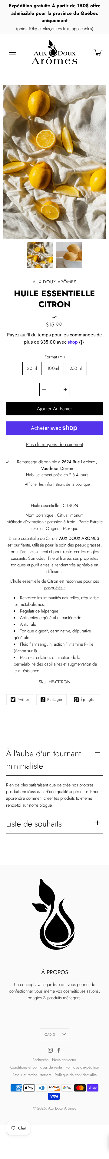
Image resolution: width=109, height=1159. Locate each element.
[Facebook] (58, 1050)
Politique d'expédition (82, 1067)
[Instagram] (50, 1050)
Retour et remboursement (31, 1075)
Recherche (40, 1060)
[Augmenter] (65, 389)
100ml (53, 368)
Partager (55, 699)
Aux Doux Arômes (62, 1108)
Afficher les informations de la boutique (57, 484)
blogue (45, 805)
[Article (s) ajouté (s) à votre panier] (98, 52)
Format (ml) (55, 357)
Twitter (23, 699)
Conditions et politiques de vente (36, 1067)
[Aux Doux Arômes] (54, 52)
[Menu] (12, 52)
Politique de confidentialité (76, 1075)
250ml (76, 368)
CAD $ (50, 1034)
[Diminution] (43, 389)
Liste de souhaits (34, 824)
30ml (32, 368)
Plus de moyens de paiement (54, 444)
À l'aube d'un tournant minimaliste (43, 760)
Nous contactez (64, 1060)
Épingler (88, 699)
